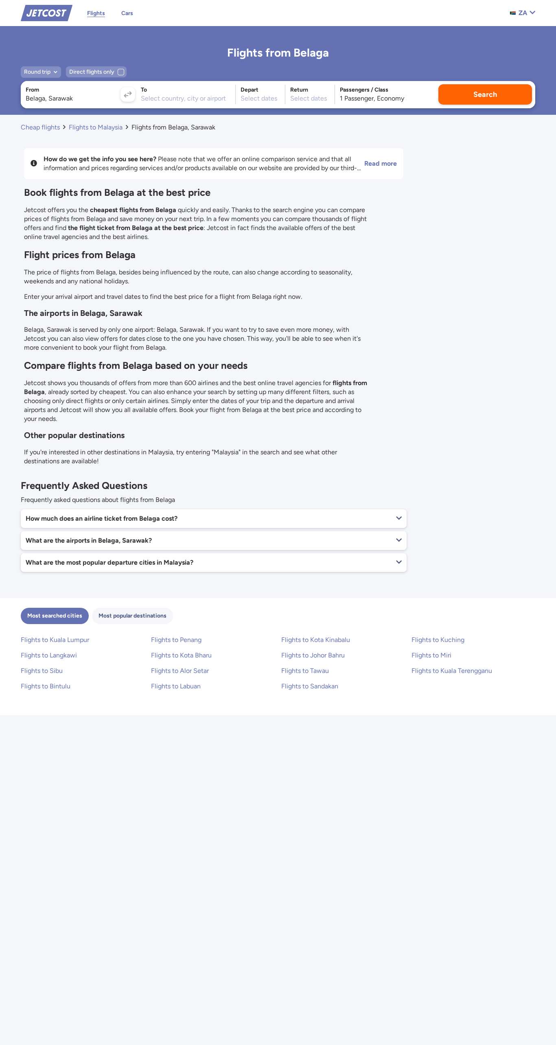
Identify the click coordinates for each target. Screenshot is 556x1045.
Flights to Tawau (305, 671)
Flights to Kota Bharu (181, 655)
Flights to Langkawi (49, 655)
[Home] (46, 12)
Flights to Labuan (176, 686)
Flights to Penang (176, 640)
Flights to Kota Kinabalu (315, 640)
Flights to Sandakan (309, 686)
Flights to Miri (431, 655)
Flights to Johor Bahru (313, 655)
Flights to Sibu (42, 671)
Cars (127, 13)
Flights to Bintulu (45, 686)
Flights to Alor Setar (180, 671)
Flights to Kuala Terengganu (452, 671)
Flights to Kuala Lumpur (55, 640)
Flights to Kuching (438, 640)
